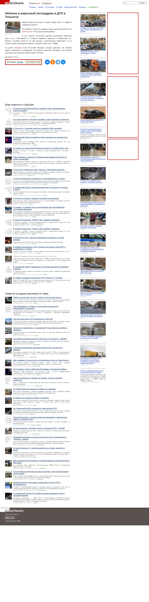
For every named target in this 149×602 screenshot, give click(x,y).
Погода (59, 7)
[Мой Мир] (63, 62)
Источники (49, 7)
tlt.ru (10, 34)
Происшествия (70, 7)
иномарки (18, 48)
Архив (40, 7)
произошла (26, 32)
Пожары (82, 7)
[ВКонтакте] (47, 62)
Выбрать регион (10, 518)
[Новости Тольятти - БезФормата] (12, 2)
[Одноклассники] (52, 62)
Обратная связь (10, 517)
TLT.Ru (20, 62)
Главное (32, 7)
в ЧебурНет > (93, 7)
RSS (19, 521)
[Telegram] (57, 62)
